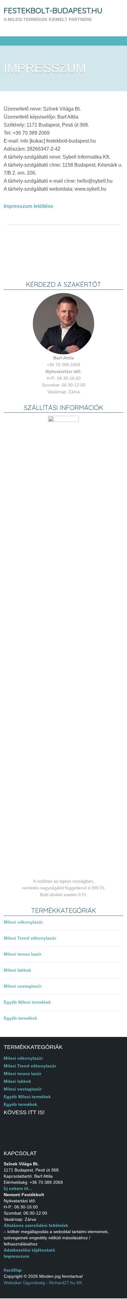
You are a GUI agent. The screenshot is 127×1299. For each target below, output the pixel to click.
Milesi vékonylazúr (23, 922)
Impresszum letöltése (28, 206)
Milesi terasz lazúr (22, 954)
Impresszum (16, 1256)
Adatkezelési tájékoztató (29, 1250)
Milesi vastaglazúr (23, 986)
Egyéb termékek (20, 1018)
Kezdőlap (13, 1270)
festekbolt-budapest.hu (53, 10)
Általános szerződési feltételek (36, 1225)
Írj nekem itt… (18, 1188)
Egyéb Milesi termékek (27, 1002)
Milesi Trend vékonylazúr (30, 938)
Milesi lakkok (17, 970)
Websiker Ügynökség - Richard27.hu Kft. (43, 1282)
